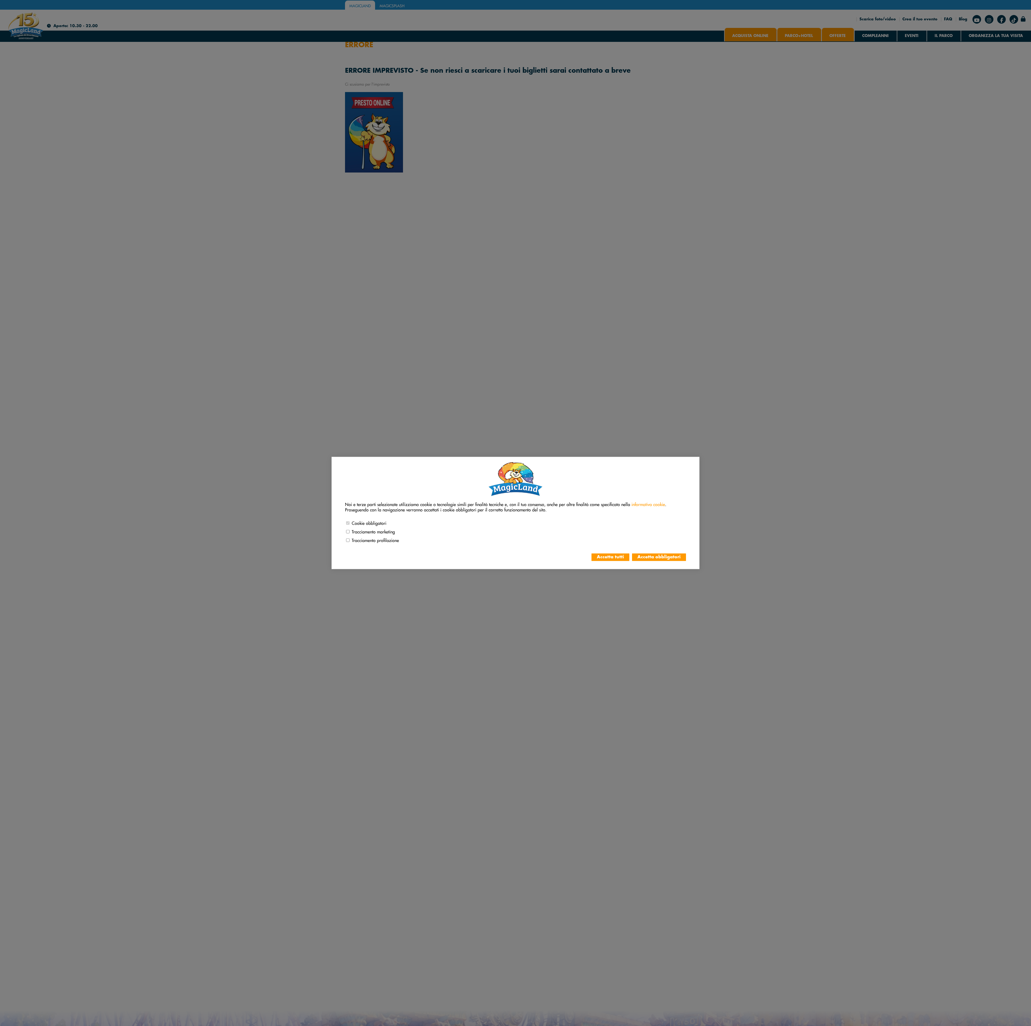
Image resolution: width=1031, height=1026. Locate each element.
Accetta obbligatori (659, 557)
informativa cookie (648, 503)
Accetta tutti (610, 557)
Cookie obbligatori (369, 522)
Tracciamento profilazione (375, 539)
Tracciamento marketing (373, 531)
